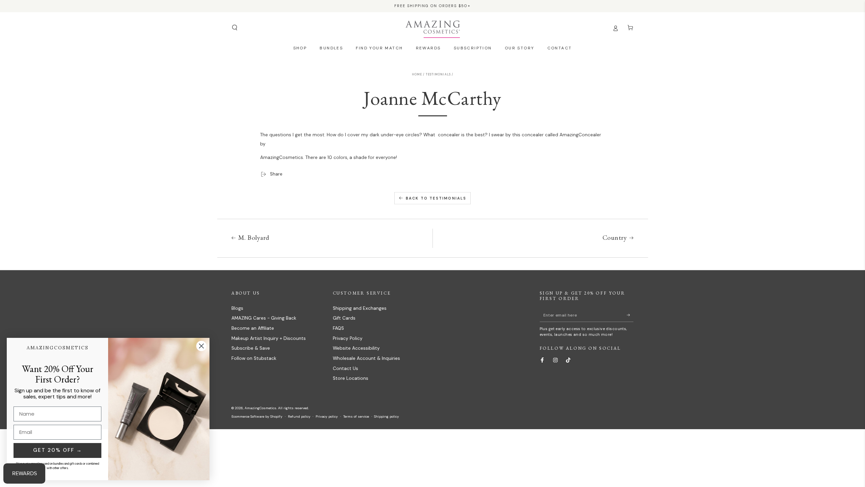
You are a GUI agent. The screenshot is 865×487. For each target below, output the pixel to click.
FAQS (338, 328)
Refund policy (299, 416)
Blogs (237, 308)
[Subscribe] (630, 315)
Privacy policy (327, 416)
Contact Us (345, 368)
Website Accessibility (356, 348)
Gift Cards (344, 318)
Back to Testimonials (436, 198)
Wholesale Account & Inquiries (366, 358)
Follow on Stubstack (253, 358)
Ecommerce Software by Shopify (256, 416)
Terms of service (356, 416)
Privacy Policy (348, 338)
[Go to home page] (433, 28)
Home (417, 74)
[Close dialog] (201, 346)
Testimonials (438, 74)
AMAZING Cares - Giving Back (263, 318)
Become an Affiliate (252, 328)
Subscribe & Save (250, 348)
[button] (234, 27)
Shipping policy (386, 416)
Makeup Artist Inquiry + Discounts (268, 338)
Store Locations (350, 378)
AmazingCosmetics (260, 408)
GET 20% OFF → (57, 450)
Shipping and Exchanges (360, 308)
